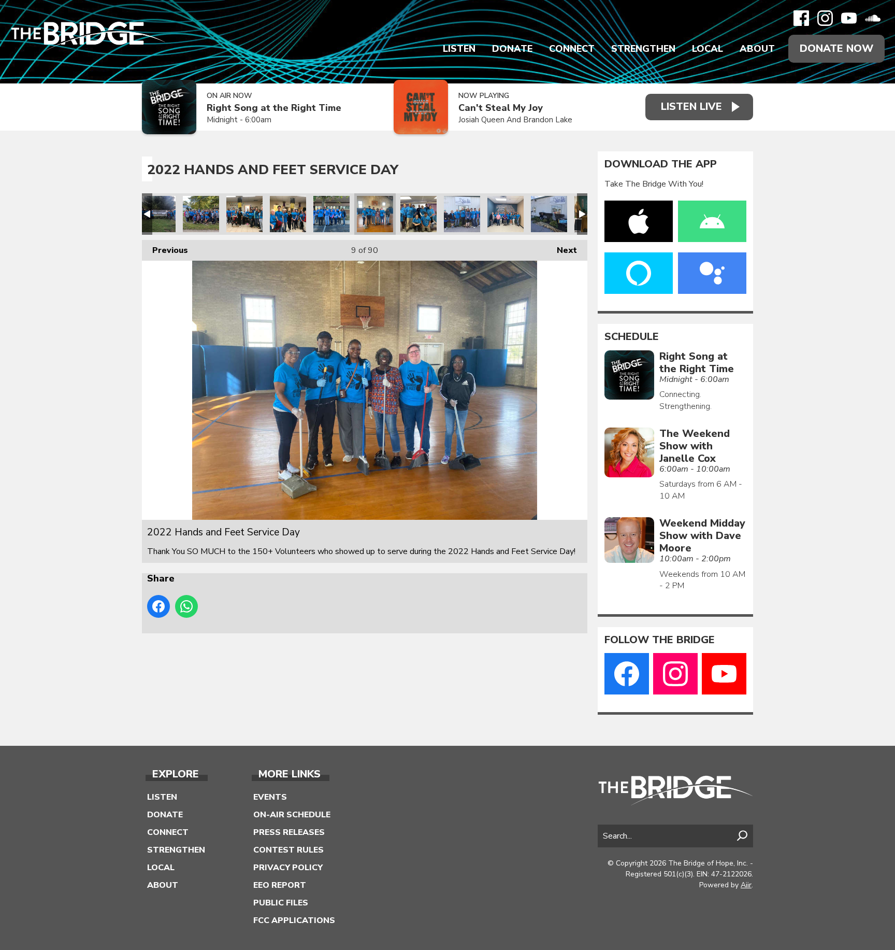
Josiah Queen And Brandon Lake (515, 119)
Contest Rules (288, 850)
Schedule (631, 337)
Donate (512, 48)
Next (561, 250)
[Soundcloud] (872, 18)
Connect (572, 48)
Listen (459, 48)
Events (270, 797)
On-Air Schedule (291, 814)
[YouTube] (849, 18)
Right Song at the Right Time (274, 108)
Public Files (280, 903)
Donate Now (836, 48)
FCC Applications (294, 920)
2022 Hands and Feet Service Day (157, 214)
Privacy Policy (288, 867)
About (757, 48)
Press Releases (289, 832)
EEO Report (279, 885)
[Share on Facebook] (158, 606)
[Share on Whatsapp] (186, 606)
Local (707, 48)
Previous (165, 250)
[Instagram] (825, 18)
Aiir (746, 885)
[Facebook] (801, 18)
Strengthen (643, 48)
